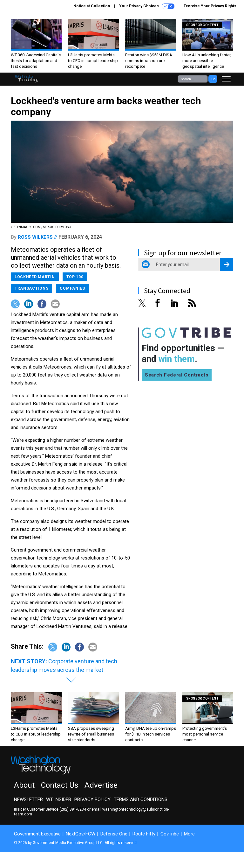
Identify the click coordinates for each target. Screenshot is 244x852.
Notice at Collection (91, 6)
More (189, 834)
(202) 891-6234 (72, 809)
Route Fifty (143, 834)
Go (213, 79)
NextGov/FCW (80, 834)
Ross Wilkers (35, 237)
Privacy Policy (92, 799)
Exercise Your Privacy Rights (210, 6)
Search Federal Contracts (176, 375)
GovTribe (169, 834)
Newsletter (28, 799)
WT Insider (58, 799)
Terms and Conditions (140, 799)
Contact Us (59, 785)
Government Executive (37, 834)
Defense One (113, 834)
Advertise (101, 785)
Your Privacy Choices (139, 6)
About (24, 785)
